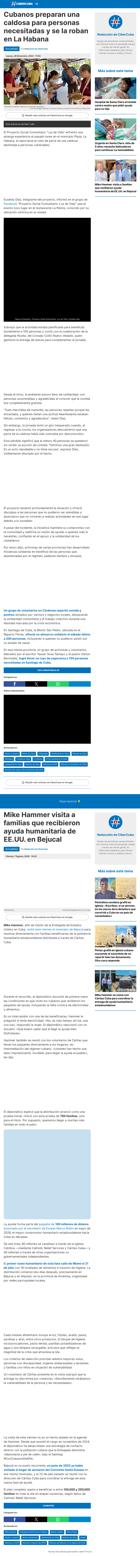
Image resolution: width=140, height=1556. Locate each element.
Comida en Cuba (23, 759)
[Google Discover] (108, 4)
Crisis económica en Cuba (56, 759)
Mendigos (9, 759)
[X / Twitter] (120, 4)
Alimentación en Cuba (60, 754)
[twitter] (111, 58)
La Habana (38, 759)
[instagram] (115, 58)
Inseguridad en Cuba (13, 764)
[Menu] (6, 3)
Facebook (10, 203)
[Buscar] (101, 4)
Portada (88, 1551)
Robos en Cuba (28, 754)
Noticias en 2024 (50, 764)
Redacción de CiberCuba (36, 49)
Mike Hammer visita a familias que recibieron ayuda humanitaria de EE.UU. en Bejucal (115, 188)
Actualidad (11, 48)
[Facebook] (114, 4)
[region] (47, 172)
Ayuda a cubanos (12, 754)
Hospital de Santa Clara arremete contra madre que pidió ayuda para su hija (115, 105)
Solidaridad (43, 754)
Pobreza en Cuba (80, 754)
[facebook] (107, 58)
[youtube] (120, 58)
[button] (14, 684)
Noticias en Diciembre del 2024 (74, 764)
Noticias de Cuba (32, 764)
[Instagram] (133, 4)
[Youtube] (127, 4)
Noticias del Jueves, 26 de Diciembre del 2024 (24, 770)
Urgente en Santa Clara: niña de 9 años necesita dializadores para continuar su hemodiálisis (114, 147)
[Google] (124, 58)
